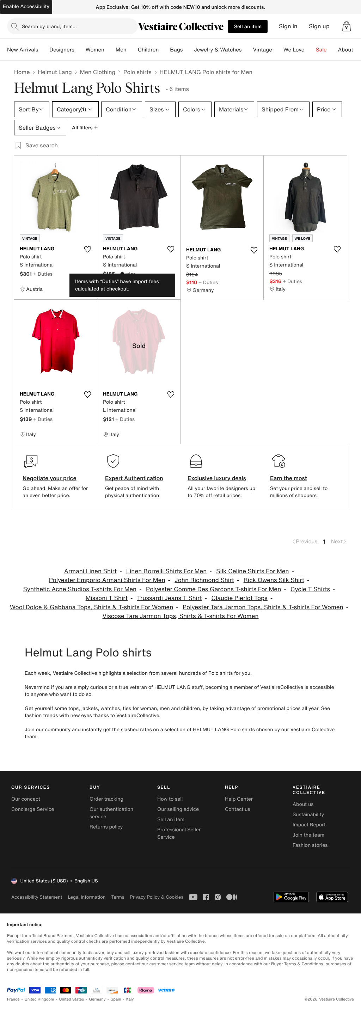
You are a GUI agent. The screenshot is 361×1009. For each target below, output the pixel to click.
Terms (117, 897)
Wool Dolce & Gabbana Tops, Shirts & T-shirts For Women (91, 607)
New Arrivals (22, 50)
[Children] (164, 50)
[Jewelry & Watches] (247, 50)
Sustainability (308, 814)
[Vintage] (278, 50)
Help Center (239, 799)
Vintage (262, 50)
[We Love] (310, 50)
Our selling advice (178, 809)
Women (95, 50)
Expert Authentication (134, 478)
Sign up (319, 26)
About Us (349, 50)
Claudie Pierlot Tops (239, 598)
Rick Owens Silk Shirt (274, 580)
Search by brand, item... (49, 26)
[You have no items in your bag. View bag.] (346, 26)
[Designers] (80, 50)
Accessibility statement (36, 897)
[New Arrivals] (44, 50)
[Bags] (188, 50)
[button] (346, 26)
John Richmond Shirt (204, 580)
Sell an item (248, 26)
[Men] (132, 50)
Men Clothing (98, 72)
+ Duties (43, 273)
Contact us (237, 809)
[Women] (110, 50)
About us (303, 804)
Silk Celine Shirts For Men (252, 571)
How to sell (170, 799)
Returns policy (106, 827)
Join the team (308, 835)
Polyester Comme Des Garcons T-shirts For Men (213, 589)
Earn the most (288, 478)
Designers (61, 50)
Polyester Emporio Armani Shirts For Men (107, 580)
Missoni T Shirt (107, 598)
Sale (321, 50)
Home (22, 72)
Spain (116, 999)
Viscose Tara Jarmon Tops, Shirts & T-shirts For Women (180, 616)
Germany (97, 999)
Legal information (86, 897)
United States (71, 999)
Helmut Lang (55, 72)
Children (148, 50)
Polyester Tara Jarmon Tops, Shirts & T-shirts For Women (263, 607)
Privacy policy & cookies (156, 897)
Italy (130, 999)
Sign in (288, 26)
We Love (294, 50)
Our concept (25, 799)
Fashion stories (310, 845)
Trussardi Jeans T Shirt (169, 598)
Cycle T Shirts (310, 589)
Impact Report (309, 824)
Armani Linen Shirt (90, 571)
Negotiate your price (50, 478)
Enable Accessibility (26, 6)
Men (121, 50)
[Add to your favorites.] (87, 249)
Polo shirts (137, 72)
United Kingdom (39, 999)
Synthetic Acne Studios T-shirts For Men (79, 589)
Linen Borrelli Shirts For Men (166, 571)
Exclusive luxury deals (217, 478)
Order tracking (106, 799)
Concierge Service (32, 809)
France (13, 999)
